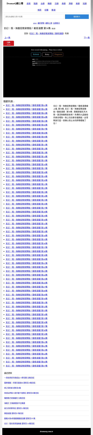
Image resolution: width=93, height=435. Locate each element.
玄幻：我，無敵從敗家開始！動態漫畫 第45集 (26, 279)
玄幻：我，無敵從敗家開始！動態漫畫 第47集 (26, 287)
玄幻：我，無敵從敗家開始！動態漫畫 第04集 (26, 117)
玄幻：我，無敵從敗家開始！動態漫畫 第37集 (26, 247)
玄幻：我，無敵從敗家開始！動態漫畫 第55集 (26, 318)
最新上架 (48, 23)
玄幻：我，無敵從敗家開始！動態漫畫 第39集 (26, 255)
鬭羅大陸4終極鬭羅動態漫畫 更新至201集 (19, 418)
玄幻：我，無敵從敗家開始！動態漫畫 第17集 (26, 168)
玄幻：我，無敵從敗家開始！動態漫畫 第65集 (26, 358)
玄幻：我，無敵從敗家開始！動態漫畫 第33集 (26, 232)
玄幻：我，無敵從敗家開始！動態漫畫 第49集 (26, 295)
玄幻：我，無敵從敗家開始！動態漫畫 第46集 (26, 283)
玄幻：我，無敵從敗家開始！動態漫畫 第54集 (26, 314)
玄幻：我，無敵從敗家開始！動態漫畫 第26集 (26, 204)
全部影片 (56, 23)
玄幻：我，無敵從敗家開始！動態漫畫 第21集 (26, 184)
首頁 (29, 4)
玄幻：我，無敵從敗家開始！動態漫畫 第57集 (26, 326)
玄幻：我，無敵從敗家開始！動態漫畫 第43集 (26, 271)
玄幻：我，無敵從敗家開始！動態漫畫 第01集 (26, 105)
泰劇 (64, 4)
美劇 (78, 4)
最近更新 (41, 23)
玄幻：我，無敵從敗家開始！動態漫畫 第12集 (26, 149)
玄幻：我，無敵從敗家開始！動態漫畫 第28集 (26, 212)
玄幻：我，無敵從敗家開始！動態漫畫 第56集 (26, 322)
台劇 (43, 4)
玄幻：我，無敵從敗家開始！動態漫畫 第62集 (26, 346)
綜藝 (46, 10)
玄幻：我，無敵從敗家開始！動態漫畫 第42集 (26, 267)
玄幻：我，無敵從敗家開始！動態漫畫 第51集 (26, 303)
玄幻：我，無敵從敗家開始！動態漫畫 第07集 (26, 129)
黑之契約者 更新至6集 (12, 388)
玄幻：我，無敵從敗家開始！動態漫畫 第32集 (26, 228)
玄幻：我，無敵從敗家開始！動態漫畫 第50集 (26, 299)
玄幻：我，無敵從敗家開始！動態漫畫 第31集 (26, 224)
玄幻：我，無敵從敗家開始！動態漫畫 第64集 (26, 354)
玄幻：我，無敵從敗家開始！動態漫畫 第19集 (26, 176)
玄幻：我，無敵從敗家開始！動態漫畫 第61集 (26, 342)
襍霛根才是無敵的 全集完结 (14, 398)
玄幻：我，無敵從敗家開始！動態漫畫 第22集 (26, 188)
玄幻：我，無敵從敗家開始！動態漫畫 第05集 (26, 121)
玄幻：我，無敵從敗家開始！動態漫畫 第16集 (26, 164)
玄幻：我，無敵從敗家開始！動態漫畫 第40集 (26, 259)
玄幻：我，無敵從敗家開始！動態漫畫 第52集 (26, 307)
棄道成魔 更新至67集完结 (13, 413)
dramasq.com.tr (46, 431)
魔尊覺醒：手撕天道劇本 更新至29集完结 (19, 383)
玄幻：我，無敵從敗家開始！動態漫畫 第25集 (26, 200)
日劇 (57, 4)
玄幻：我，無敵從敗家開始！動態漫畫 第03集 (26, 113)
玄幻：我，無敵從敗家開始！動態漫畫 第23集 (26, 192)
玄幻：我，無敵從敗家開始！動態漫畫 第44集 (26, 275)
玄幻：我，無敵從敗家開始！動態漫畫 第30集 (26, 220)
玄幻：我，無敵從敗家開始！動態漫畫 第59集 (26, 334)
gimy (35, 23)
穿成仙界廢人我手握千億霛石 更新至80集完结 (21, 393)
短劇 (85, 4)
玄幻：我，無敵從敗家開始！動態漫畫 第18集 (26, 172)
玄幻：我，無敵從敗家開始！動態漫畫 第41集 (26, 263)
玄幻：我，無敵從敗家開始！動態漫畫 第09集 (26, 137)
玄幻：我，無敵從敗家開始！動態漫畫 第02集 (26, 109)
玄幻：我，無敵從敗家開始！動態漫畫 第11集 (26, 145)
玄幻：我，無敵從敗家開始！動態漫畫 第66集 (26, 362)
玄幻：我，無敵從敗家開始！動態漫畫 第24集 (26, 196)
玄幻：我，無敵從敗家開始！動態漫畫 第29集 (26, 216)
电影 (39, 10)
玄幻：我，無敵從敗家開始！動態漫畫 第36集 (26, 243)
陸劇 (36, 4)
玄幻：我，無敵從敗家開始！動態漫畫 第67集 (26, 366)
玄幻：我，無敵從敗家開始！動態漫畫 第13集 (26, 153)
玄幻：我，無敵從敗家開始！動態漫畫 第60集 (26, 338)
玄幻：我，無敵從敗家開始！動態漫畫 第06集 (26, 125)
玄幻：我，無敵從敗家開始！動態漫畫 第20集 (26, 180)
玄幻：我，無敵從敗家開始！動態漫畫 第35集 (26, 239)
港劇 (71, 4)
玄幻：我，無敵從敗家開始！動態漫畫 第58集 (26, 330)
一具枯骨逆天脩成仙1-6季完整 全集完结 (19, 378)
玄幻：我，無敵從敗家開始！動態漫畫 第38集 (26, 251)
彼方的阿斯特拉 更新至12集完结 (16, 408)
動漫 (53, 10)
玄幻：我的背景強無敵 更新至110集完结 (19, 424)
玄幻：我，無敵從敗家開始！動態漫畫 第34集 (26, 236)
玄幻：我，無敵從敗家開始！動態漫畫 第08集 (26, 133)
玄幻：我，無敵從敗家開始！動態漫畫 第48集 (26, 291)
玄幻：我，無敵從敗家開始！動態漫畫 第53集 (26, 310)
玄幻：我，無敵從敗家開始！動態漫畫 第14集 (26, 157)
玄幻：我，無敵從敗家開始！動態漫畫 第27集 (26, 208)
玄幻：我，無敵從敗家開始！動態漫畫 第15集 (26, 160)
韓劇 (50, 4)
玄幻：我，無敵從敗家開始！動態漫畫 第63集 (26, 350)
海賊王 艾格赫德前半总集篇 (14, 403)
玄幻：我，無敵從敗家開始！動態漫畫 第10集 (26, 141)
